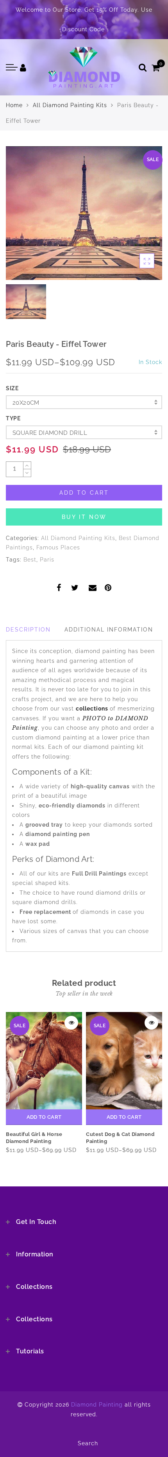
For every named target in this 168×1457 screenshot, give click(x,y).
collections (93, 708)
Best (29, 559)
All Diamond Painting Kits (70, 105)
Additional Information (108, 629)
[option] (84, 213)
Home (14, 105)
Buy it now (84, 517)
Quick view (71, 1023)
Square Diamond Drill (50, 432)
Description (28, 629)
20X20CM (26, 402)
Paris (47, 559)
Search (88, 1443)
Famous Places (58, 547)
